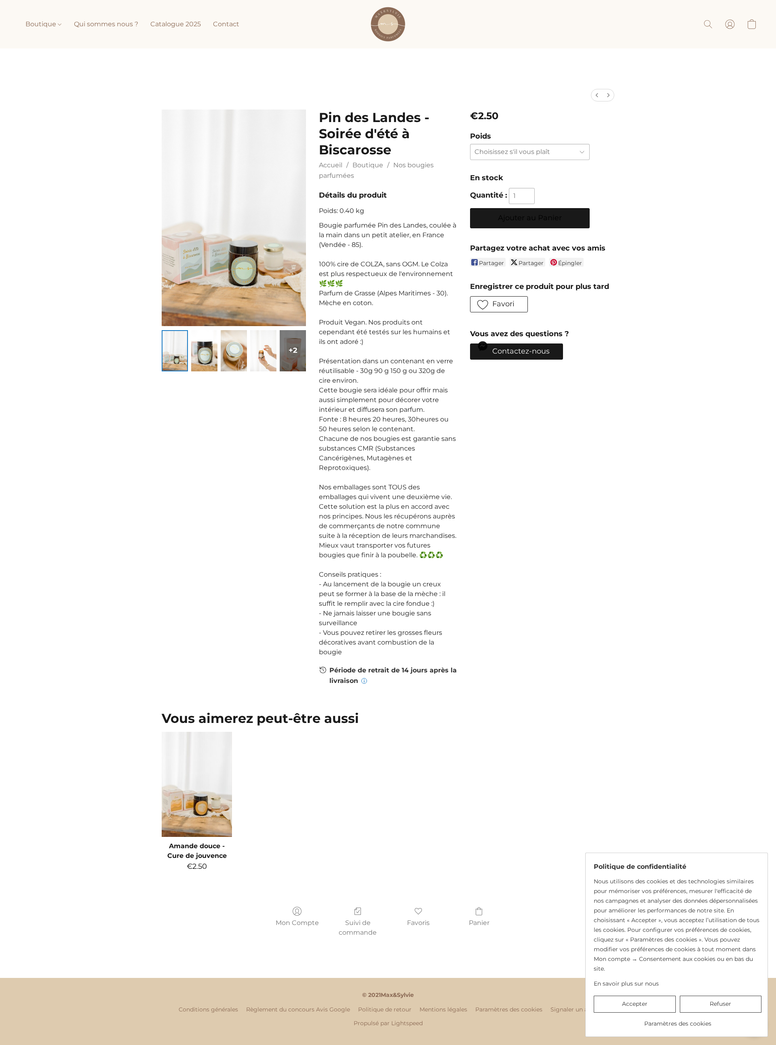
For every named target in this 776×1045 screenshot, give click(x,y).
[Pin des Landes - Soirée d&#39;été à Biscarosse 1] (204, 350)
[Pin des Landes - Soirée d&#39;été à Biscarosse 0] (175, 350)
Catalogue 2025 (175, 24)
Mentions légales (443, 1009)
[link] (677, 1020)
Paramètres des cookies (508, 1009)
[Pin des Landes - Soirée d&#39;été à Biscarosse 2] (234, 350)
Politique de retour (384, 1009)
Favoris (418, 923)
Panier (479, 923)
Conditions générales (208, 1009)
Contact (226, 24)
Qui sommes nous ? (106, 24)
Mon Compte (297, 923)
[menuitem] (597, 95)
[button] (388, 24)
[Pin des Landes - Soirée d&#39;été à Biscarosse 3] (263, 350)
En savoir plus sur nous (626, 983)
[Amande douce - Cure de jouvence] (197, 784)
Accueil (330, 165)
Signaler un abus (574, 1009)
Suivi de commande (358, 927)
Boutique (41, 24)
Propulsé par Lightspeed (388, 1023)
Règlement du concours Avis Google (298, 1009)
